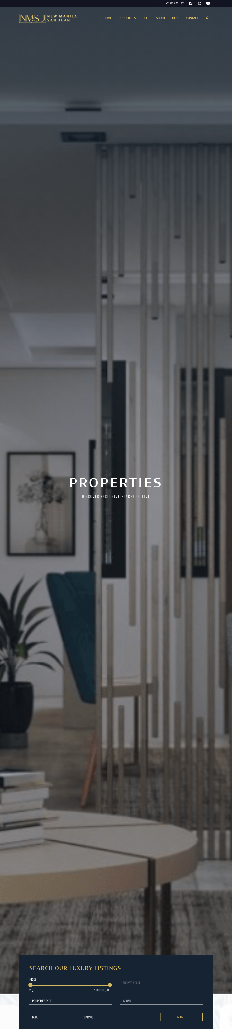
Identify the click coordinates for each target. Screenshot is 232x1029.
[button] (126, 19)
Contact (192, 18)
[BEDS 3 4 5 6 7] (50, 1014)
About (160, 18)
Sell (146, 18)
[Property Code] (159, 985)
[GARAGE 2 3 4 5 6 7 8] (102, 1014)
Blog (176, 18)
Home (108, 18)
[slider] (30, 985)
